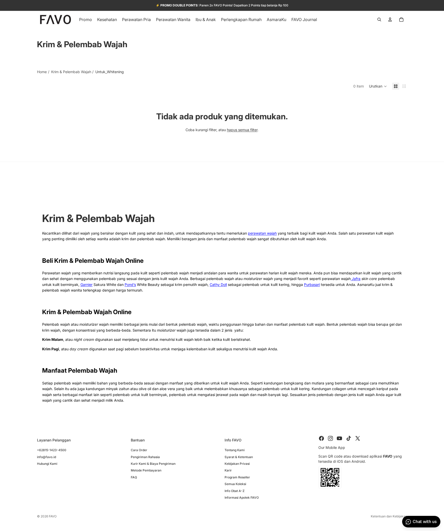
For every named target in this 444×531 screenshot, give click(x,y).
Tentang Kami (235, 450)
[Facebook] (321, 438)
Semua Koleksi (235, 484)
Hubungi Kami (47, 463)
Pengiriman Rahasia (145, 457)
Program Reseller (237, 477)
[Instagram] (330, 438)
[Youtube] (339, 438)
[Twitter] (358, 438)
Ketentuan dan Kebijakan (389, 516)
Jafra (355, 278)
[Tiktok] (349, 438)
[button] (378, 86)
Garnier (86, 284)
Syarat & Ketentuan (239, 457)
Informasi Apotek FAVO (242, 497)
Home (42, 72)
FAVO (53, 516)
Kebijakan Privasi (237, 463)
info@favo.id (46, 457)
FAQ (134, 477)
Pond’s (130, 284)
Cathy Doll (218, 284)
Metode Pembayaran (146, 470)
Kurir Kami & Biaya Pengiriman (153, 463)
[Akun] (390, 19)
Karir (228, 470)
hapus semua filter (242, 130)
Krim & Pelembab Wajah (71, 72)
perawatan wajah (262, 233)
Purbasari (312, 284)
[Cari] (379, 19)
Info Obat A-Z (235, 491)
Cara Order (139, 450)
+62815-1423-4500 (51, 450)
